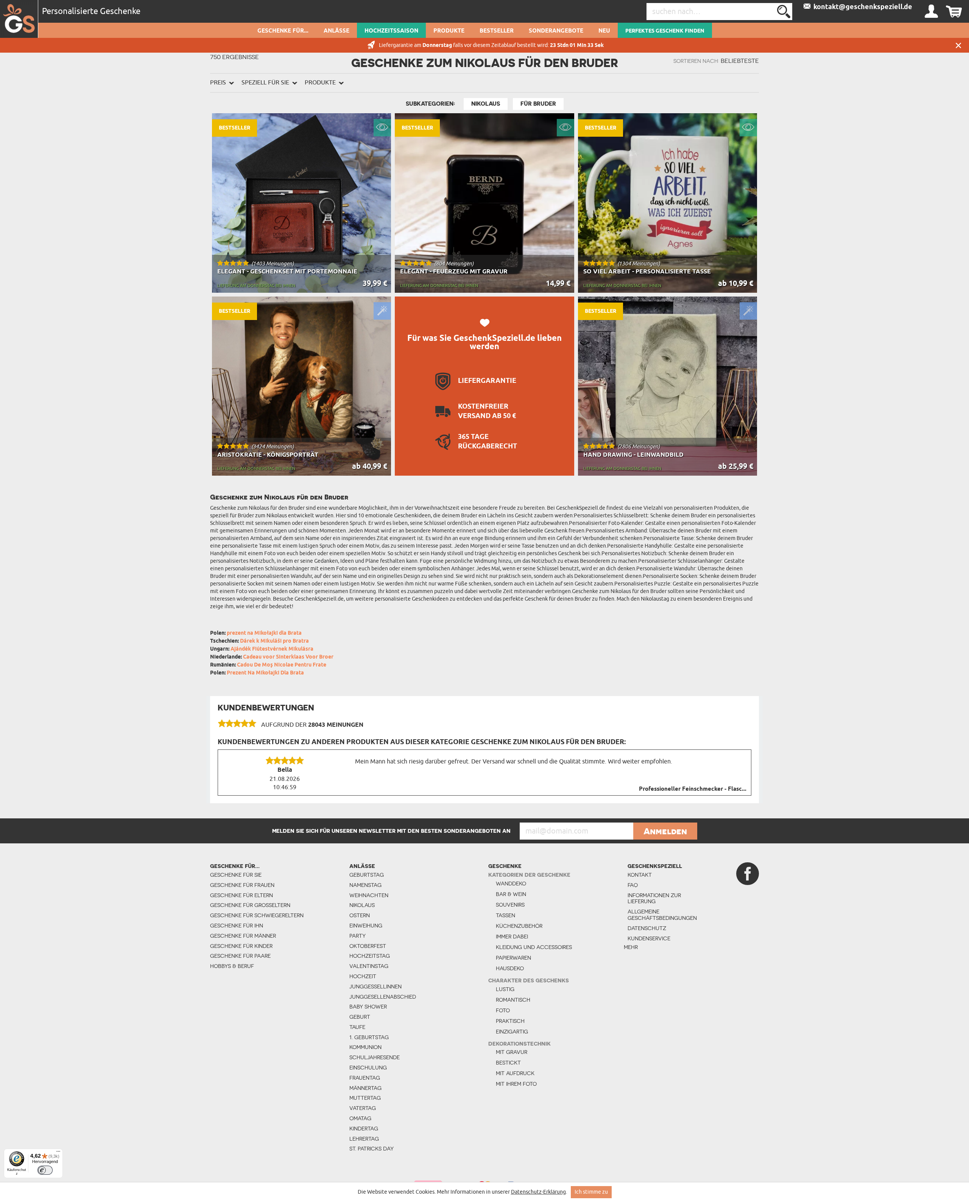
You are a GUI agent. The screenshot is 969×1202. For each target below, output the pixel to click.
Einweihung (365, 926)
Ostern (359, 915)
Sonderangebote (556, 31)
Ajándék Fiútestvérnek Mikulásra (272, 649)
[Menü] (58, 1153)
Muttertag (365, 1098)
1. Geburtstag (369, 1037)
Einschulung (368, 1068)
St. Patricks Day (371, 1149)
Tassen (505, 915)
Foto (503, 1010)
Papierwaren (513, 958)
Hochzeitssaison (391, 31)
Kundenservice (649, 938)
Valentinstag (368, 966)
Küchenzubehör (519, 926)
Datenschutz (647, 928)
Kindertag (363, 1129)
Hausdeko (510, 968)
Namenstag (365, 885)
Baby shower (368, 1007)
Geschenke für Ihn (236, 926)
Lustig (505, 989)
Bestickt (508, 1063)
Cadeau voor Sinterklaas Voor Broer (288, 657)
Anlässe (336, 31)
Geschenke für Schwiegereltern (257, 915)
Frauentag (364, 1078)
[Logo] (19, 19)
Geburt (359, 1017)
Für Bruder (538, 103)
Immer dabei (512, 937)
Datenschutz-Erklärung (538, 1192)
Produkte (448, 31)
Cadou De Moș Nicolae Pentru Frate (281, 665)
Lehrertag (364, 1139)
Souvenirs (510, 905)
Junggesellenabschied (382, 997)
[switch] (45, 1170)
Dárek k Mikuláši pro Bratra (274, 641)
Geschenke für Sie (236, 875)
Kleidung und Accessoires (534, 947)
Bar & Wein (511, 894)
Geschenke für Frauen (242, 885)
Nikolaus (485, 103)
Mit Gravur (511, 1052)
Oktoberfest (367, 946)
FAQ (633, 885)
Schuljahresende (374, 1057)
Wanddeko (511, 883)
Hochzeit (362, 976)
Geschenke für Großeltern (250, 905)
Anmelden (665, 831)
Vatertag (362, 1108)
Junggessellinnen (375, 986)
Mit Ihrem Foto (516, 1084)
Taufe (357, 1027)
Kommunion (365, 1047)
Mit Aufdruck (515, 1073)
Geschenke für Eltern (241, 895)
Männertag (365, 1088)
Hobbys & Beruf (232, 966)
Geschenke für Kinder (241, 946)
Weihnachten (368, 895)
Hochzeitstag (369, 956)
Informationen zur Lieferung (654, 898)
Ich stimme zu (591, 1192)
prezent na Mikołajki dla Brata (264, 633)
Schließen (958, 45)
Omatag (360, 1118)
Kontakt (640, 875)
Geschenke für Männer (243, 936)
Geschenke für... (282, 31)
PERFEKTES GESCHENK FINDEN (664, 31)
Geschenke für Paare (240, 956)
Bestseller (497, 31)
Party (357, 936)
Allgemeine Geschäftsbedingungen (659, 915)
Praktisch (510, 1021)
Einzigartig (512, 1032)
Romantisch (513, 1000)
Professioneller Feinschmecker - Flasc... (692, 789)
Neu (604, 31)
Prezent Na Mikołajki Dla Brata (265, 673)
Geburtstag (366, 875)
